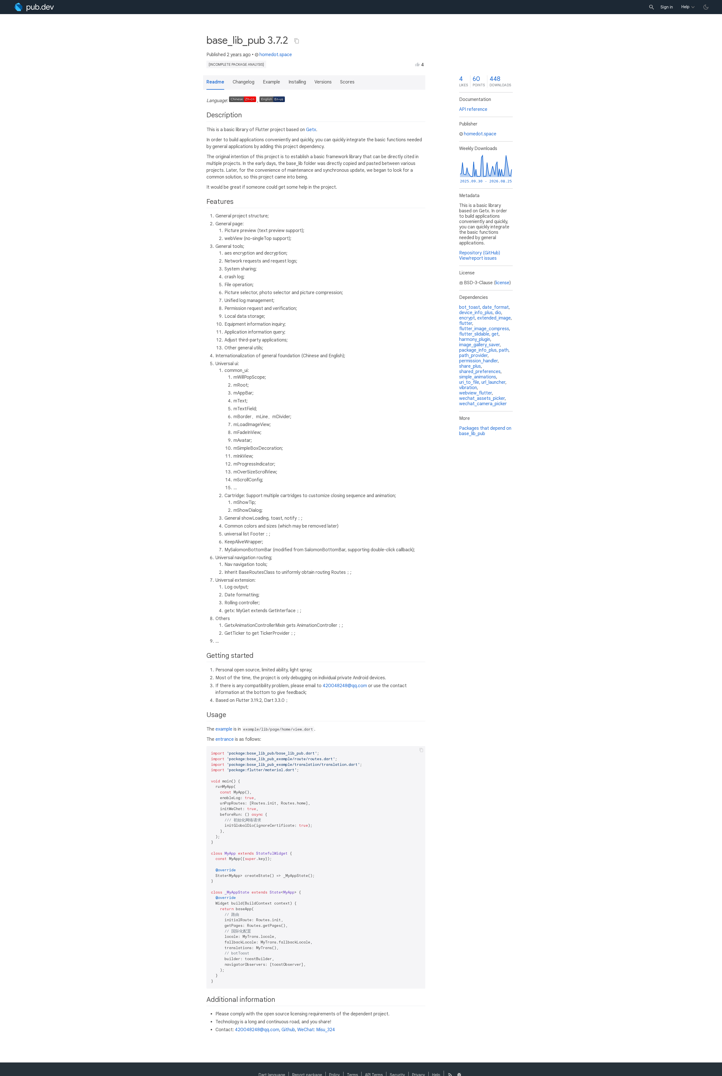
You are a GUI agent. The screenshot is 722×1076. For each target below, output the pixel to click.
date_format (495, 307)
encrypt (467, 318)
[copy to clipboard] (421, 750)
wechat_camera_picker (483, 404)
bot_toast (469, 307)
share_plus (470, 366)
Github (288, 1030)
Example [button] (271, 82)
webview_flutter (475, 393)
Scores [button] (347, 82)
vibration (468, 388)
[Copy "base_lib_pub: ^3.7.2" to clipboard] (297, 41)
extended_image (494, 318)
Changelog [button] (243, 82)
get (495, 334)
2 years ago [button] (239, 55)
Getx (311, 130)
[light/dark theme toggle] (706, 7)
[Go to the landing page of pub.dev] (34, 7)
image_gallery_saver (479, 345)
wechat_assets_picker (482, 398)
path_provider (473, 355)
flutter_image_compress (484, 329)
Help (685, 6)
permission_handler (478, 361)
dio (498, 313)
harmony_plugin (474, 339)
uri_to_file (469, 382)
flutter (465, 323)
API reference (473, 109)
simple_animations (477, 377)
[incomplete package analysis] (236, 64)
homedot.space (275, 55)
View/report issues (478, 258)
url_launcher (493, 382)
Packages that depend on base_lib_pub (485, 430)
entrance (224, 739)
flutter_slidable (474, 334)
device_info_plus (476, 313)
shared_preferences (480, 371)
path (504, 350)
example (223, 729)
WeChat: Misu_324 (316, 1030)
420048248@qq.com (345, 686)
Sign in (667, 7)
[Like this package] (417, 64)
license (502, 283)
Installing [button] (297, 82)
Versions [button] (323, 82)
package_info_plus (478, 350)
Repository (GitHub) (479, 253)
